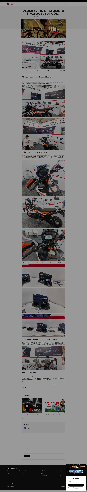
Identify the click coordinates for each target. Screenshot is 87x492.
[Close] (84, 465)
